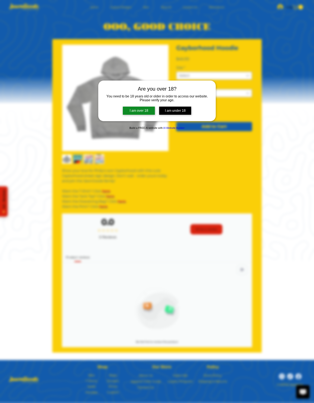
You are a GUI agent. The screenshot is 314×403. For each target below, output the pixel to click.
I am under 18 (175, 110)
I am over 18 (139, 110)
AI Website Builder (174, 127)
